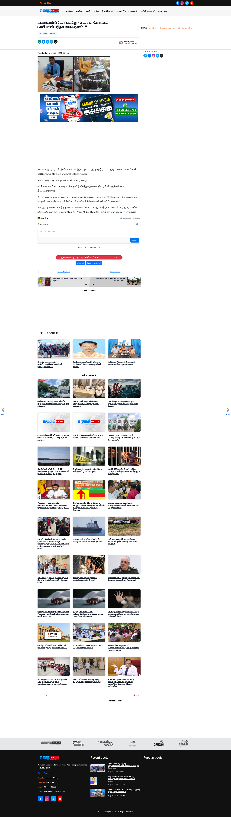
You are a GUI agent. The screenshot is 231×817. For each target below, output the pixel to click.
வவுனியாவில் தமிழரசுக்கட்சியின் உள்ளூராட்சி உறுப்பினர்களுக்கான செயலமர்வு (86, 403)
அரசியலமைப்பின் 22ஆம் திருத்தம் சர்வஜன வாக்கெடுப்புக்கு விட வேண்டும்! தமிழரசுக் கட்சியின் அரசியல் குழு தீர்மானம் (89, 506)
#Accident (53, 33)
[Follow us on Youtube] (161, 56)
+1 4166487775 (51, 778)
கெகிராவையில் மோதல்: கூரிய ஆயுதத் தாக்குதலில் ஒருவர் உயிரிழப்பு (88, 470)
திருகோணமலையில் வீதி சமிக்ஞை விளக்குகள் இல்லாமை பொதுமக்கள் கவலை (87, 364)
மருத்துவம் (133, 11)
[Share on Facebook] (43, 42)
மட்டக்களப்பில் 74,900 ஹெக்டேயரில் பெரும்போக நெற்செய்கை (87, 646)
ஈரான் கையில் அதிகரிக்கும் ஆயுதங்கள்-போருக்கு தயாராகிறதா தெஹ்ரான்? (124, 579)
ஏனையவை (162, 11)
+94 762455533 (53, 782)
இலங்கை (69, 11)
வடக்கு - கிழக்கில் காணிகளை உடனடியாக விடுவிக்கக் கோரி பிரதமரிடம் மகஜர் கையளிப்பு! (124, 505)
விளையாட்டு (121, 11)
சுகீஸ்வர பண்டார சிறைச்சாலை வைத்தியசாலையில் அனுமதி (85, 579)
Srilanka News (43, 33)
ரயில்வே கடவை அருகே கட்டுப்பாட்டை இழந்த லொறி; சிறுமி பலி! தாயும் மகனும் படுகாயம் (53, 403)
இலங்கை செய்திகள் (168, 27)
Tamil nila (42, 53)
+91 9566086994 (50, 787)
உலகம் (87, 11)
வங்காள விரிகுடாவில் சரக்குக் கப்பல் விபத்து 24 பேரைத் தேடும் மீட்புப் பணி (87, 540)
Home (144, 27)
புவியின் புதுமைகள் (147, 11)
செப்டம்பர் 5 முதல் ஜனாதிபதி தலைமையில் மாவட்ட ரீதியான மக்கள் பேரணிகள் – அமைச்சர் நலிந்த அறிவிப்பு (53, 505)
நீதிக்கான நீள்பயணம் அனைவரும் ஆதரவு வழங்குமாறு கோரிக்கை (121, 363)
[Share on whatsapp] (39, 42)
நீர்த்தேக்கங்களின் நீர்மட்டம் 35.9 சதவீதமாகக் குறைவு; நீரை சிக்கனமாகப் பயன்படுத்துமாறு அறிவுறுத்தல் (53, 471)
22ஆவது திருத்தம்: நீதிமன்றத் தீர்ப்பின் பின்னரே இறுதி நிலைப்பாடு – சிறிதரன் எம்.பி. (53, 580)
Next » (136, 695)
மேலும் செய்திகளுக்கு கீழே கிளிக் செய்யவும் (79, 257)
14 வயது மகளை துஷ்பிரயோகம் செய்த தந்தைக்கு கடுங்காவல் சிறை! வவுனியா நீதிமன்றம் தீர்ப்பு (123, 613)
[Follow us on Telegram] (145, 56)
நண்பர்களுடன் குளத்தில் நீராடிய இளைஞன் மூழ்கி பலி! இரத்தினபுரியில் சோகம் (123, 403)
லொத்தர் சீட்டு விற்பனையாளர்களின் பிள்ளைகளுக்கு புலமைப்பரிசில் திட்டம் (52, 646)
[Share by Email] (56, 42)
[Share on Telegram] (51, 42)
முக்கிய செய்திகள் (63, 272)
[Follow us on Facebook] (149, 56)
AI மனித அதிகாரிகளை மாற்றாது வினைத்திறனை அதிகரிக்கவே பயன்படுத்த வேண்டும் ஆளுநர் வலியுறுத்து (121, 682)
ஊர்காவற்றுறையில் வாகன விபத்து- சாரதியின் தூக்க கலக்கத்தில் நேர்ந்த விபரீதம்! (122, 541)
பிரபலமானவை (115, 272)
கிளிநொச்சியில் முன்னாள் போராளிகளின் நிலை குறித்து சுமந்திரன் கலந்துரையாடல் (123, 647)
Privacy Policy (43, 773)
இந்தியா (79, 11)
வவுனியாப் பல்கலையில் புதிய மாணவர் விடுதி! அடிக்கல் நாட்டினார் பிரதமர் (88, 436)
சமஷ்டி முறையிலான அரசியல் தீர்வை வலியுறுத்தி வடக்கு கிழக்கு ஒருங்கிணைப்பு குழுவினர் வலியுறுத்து (52, 681)
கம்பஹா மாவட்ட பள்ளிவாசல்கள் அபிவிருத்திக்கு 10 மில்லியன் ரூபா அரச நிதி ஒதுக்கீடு (124, 437)
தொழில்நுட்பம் (107, 11)
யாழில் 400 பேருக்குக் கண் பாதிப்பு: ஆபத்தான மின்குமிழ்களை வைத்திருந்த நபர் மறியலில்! (124, 471)
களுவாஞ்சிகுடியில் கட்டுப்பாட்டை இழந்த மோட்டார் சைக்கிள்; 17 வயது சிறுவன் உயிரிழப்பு (53, 437)
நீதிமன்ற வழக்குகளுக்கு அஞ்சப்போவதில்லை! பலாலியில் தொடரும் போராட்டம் (50, 364)
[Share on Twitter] (47, 42)
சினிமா (96, 11)
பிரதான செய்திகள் (185, 27)
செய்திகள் (153, 27)
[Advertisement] (89, 147)
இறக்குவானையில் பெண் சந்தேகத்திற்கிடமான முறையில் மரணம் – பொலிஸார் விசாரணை (88, 613)
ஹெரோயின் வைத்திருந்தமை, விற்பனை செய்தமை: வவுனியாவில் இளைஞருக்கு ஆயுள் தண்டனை (53, 613)
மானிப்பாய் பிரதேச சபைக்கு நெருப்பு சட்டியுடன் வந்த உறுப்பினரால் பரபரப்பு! (87, 680)
